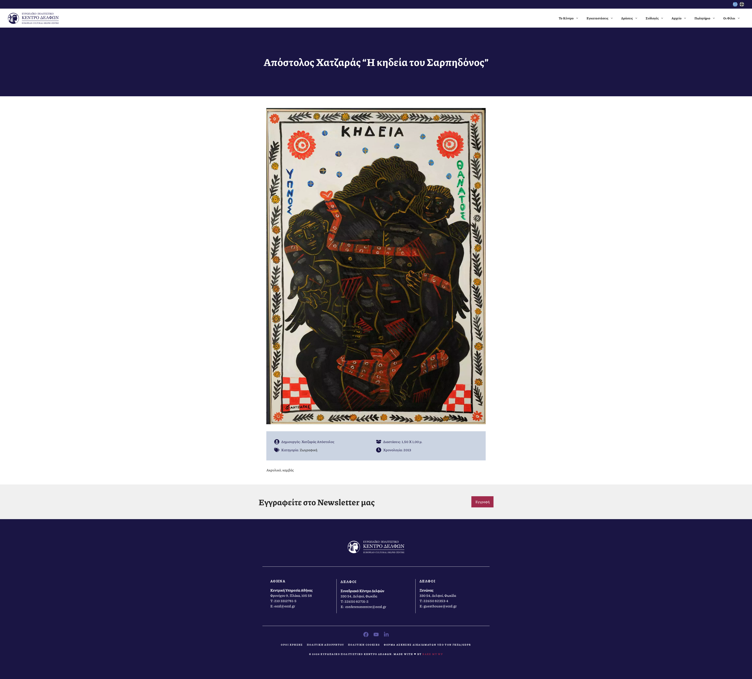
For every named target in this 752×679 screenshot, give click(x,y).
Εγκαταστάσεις (597, 18)
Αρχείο (677, 18)
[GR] (735, 5)
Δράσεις (627, 18)
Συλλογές (652, 18)
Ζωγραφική (308, 449)
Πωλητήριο (702, 18)
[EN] (741, 5)
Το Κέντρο (566, 18)
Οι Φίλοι (729, 18)
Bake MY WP (432, 654)
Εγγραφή (482, 501)
